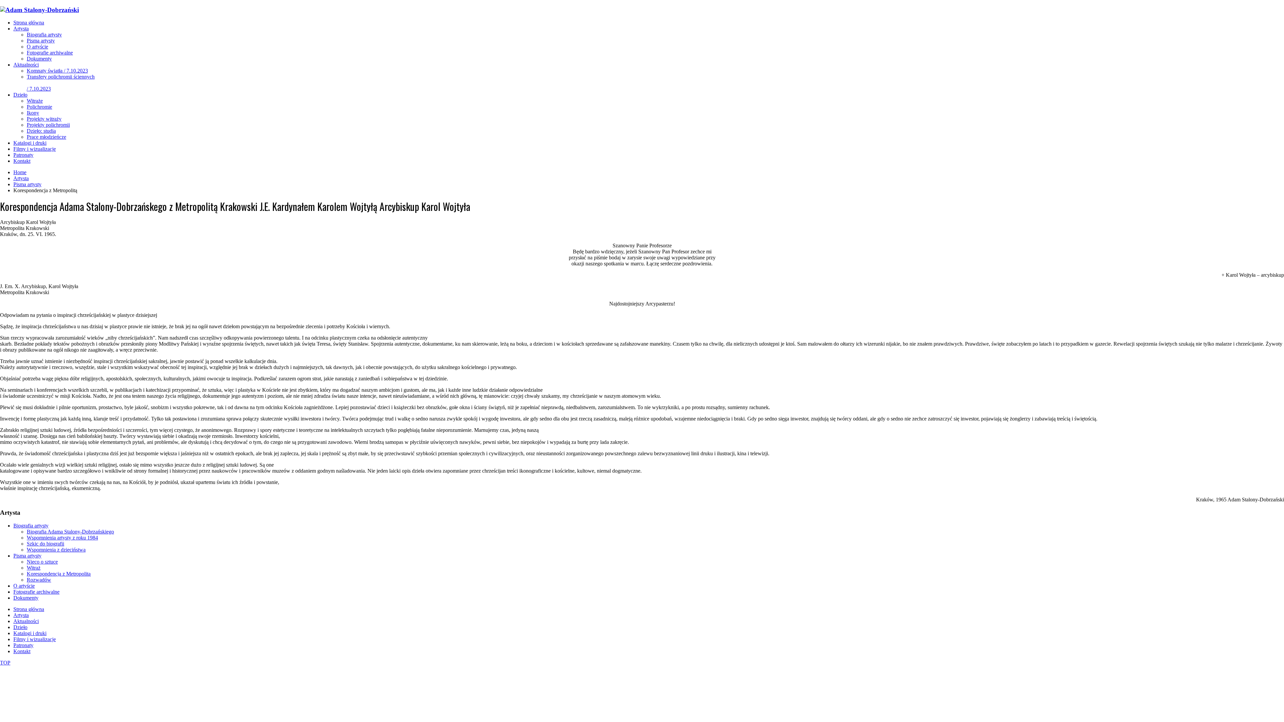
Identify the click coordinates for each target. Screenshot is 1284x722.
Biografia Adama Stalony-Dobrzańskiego (70, 531)
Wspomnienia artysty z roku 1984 (62, 537)
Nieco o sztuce (42, 562)
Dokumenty (25, 598)
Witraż (33, 568)
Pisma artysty (27, 556)
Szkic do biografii (45, 544)
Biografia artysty (30, 525)
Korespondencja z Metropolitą (59, 574)
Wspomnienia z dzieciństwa (56, 550)
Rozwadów (39, 580)
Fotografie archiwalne (36, 592)
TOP (5, 663)
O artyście (24, 586)
